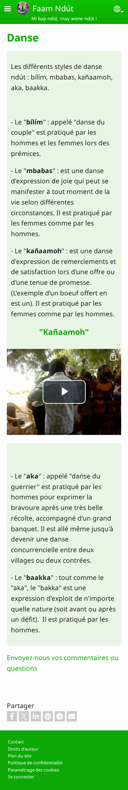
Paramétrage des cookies (33, 770)
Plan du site (19, 756)
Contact (16, 742)
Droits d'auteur (23, 749)
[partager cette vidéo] (113, 357)
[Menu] (11, 9)
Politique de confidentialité (35, 762)
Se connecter (21, 777)
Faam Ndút (52, 8)
